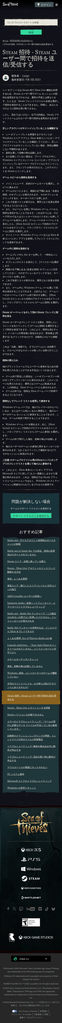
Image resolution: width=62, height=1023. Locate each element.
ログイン (46, 5)
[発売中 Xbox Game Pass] (31, 888)
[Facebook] (8, 909)
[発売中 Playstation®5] (31, 859)
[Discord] (40, 909)
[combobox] (31, 22)
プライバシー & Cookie (21, 1014)
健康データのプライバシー (31, 1017)
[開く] (56, 4)
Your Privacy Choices (27, 1011)
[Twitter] (14, 909)
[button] (31, 959)
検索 (31, 32)
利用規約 (43, 1011)
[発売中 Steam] (31, 878)
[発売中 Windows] (31, 869)
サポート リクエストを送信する (31, 516)
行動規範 (38, 1014)
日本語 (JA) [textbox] (24, 958)
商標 (46, 1014)
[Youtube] (30, 909)
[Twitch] (21, 909)
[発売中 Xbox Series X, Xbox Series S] (31, 850)
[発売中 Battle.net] (31, 898)
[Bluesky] (53, 909)
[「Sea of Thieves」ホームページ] (18, 4)
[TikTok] (47, 909)
